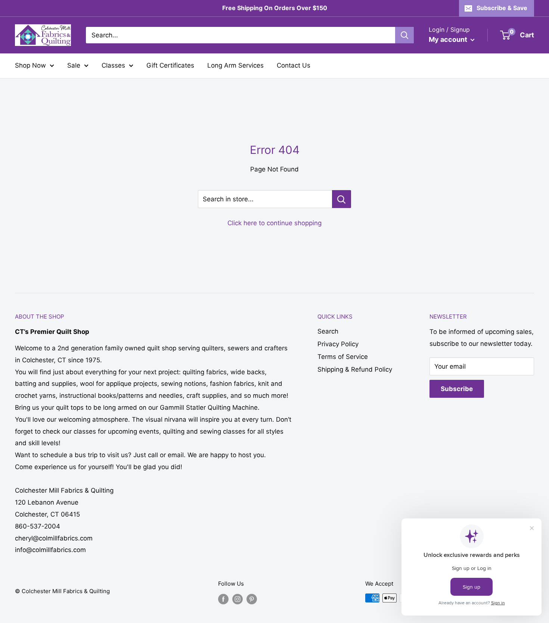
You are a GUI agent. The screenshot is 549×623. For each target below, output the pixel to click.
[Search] (404, 35)
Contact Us (293, 65)
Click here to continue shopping (274, 223)
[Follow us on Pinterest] (251, 598)
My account (449, 39)
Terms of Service (342, 356)
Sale (73, 65)
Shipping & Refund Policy (354, 369)
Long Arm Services (235, 65)
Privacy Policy (338, 344)
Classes (113, 65)
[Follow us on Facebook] (223, 598)
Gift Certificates (170, 65)
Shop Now (30, 65)
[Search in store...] (341, 199)
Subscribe (457, 389)
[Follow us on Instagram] (237, 598)
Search (327, 331)
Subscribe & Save (502, 8)
